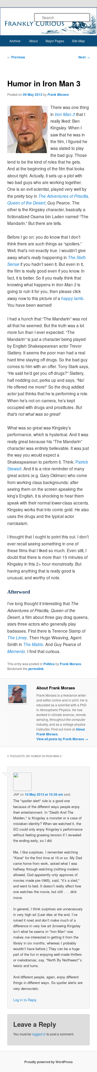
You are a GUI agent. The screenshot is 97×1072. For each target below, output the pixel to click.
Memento (16, 651)
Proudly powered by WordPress (48, 1061)
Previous (16, 57)
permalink (36, 668)
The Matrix (33, 644)
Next (84, 57)
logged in (39, 1034)
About (33, 40)
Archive (15, 40)
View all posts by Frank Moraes (62, 738)
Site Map (78, 40)
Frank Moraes (58, 94)
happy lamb (72, 298)
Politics (49, 663)
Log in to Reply (25, 999)
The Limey (17, 637)
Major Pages (55, 40)
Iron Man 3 (65, 114)
